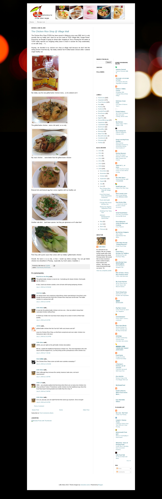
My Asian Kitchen (121, 281)
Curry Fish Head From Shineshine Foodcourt (106, 196)
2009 (100, 166)
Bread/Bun (101, 129)
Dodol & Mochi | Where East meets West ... (121, 392)
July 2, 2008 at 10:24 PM (43, 336)
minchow (39, 293)
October (102, 176)
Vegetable (101, 100)
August (102, 181)
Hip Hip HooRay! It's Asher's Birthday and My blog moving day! (121, 329)
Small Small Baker (121, 213)
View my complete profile (103, 270)
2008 (100, 168)
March (102, 226)
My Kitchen (119, 122)
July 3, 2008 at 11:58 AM (43, 364)
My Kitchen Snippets (122, 232)
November (103, 173)
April (101, 224)
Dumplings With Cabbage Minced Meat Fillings (122, 94)
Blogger (100, 485)
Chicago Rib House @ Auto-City (106, 203)
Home (32, 22)
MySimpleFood (120, 385)
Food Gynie (119, 355)
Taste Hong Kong (121, 292)
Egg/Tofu (100, 118)
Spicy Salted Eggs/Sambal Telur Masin (121, 235)
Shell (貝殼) (39, 359)
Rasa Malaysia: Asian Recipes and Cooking (122, 223)
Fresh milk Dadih (105, 200)
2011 (100, 161)
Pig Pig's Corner (121, 308)
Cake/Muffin (101, 124)
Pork (99, 104)
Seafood (100, 109)
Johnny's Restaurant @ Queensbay (105, 216)
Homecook (101, 98)
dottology (119, 336)
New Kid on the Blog (42, 276)
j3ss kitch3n (119, 376)
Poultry (100, 107)
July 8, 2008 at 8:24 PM (43, 402)
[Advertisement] (112, 41)
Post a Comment (39, 406)
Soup (99, 116)
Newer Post (35, 410)
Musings (100, 131)
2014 (100, 153)
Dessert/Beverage (103, 120)
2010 (100, 163)
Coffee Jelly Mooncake (122, 276)
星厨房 (118, 301)
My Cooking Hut (121, 131)
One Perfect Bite (121, 202)
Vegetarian (101, 122)
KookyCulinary (120, 111)
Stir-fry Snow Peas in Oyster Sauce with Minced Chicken (121, 285)
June (101, 186)
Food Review (39, 267)
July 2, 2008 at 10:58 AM (43, 287)
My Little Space (120, 177)
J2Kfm (38, 326)
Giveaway (101, 140)
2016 (100, 150)
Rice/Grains (47, 267)
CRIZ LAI (39, 382)
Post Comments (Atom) (46, 413)
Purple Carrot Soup (121, 246)
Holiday (100, 142)
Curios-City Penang (121, 414)
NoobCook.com (121, 186)
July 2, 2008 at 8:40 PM (43, 320)
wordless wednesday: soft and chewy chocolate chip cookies (122, 339)
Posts (119, 468)
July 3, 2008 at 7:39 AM (43, 353)
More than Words (121, 325)
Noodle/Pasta (102, 111)
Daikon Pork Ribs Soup (122, 188)
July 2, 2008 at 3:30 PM (43, 302)
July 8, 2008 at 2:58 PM (43, 391)
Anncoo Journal (121, 69)
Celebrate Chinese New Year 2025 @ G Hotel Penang (122, 425)
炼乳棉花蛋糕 (119, 302)
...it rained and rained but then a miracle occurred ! (121, 205)
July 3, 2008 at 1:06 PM (43, 377)
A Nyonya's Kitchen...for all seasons (120, 365)
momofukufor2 (120, 317)
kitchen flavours (121, 153)
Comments (121, 472)
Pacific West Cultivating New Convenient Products (122, 448)
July (101, 184)
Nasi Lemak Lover (121, 193)
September (103, 178)
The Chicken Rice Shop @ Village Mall (50, 31)
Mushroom (101, 127)
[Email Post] (53, 265)
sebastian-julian (85, 485)
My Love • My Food (122, 413)
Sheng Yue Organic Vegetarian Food (105, 207)
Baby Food (101, 133)
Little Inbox (39, 307)
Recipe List (41, 22)
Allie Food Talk (120, 455)
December (103, 171)
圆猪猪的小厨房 (120, 346)
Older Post (86, 410)
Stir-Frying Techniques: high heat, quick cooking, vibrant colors (122, 115)
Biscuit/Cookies (102, 136)
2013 (100, 156)
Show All (129, 460)
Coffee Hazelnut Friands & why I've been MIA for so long (122, 170)
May (101, 221)
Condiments (101, 138)
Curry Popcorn (120, 226)
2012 (100, 158)
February (103, 229)
